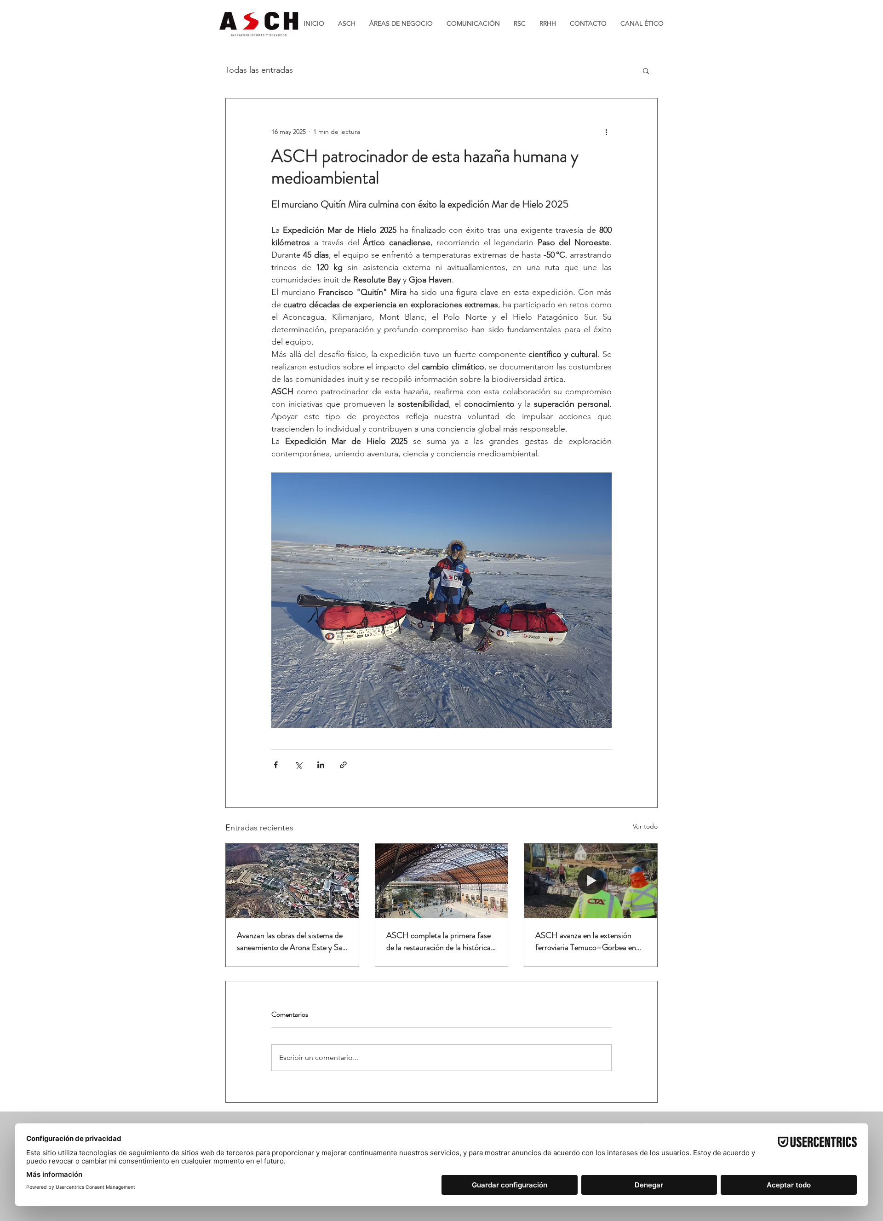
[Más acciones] (606, 131)
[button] (646, 70)
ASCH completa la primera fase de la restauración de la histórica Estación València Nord (438, 941)
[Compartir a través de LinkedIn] (320, 764)
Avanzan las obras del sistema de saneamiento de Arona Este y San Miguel (291, 941)
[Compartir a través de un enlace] (343, 764)
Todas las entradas (259, 70)
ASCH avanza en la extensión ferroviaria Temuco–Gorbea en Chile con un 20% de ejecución (585, 941)
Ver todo (645, 826)
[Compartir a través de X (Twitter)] (298, 764)
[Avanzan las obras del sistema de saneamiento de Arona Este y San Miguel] (292, 881)
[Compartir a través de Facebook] (275, 764)
